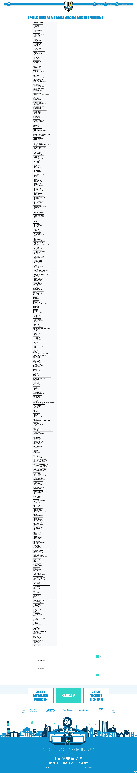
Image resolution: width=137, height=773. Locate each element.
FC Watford (35, 217)
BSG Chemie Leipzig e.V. (38, 108)
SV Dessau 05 (36, 514)
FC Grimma (35, 184)
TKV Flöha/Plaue (36, 567)
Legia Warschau (36, 337)
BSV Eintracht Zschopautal (38, 121)
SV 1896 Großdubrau (37, 495)
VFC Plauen (35, 615)
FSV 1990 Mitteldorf (37, 247)
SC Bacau (35, 410)
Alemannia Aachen (37, 69)
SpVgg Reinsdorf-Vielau (38, 481)
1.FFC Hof (35, 56)
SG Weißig (35, 445)
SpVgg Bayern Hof (37, 474)
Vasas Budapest (36, 597)
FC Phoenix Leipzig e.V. (38, 201)
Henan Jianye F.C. (37, 307)
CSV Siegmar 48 (36, 133)
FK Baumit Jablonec (37, 225)
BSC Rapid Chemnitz (37, 101)
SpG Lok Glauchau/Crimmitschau (40, 460)
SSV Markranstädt (37, 488)
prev (23, 710)
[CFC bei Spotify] (81, 758)
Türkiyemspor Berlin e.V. (38, 590)
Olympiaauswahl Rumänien (39, 378)
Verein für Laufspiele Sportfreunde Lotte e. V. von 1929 (44, 599)
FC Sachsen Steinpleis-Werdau (39, 206)
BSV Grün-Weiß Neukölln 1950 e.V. (40, 124)
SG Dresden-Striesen (37, 428)
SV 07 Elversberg (36, 493)
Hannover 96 (35, 301)
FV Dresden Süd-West (37, 279)
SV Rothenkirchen (36, 544)
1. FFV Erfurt (35, 49)
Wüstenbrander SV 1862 (38, 640)
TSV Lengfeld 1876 (37, 586)
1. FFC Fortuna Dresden (38, 45)
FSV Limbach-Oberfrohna (38, 256)
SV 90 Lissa (35, 501)
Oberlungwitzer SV (37, 371)
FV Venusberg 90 (36, 282)
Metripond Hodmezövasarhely (39, 355)
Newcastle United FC (37, 366)
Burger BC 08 (36, 125)
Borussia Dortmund (37, 93)
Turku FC (35, 591)
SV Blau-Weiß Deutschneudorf (39, 511)
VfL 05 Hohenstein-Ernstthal (39, 618)
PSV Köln (35, 387)
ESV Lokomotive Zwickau (38, 155)
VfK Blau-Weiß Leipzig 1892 (39, 617)
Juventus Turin (36, 323)
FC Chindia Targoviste (37, 173)
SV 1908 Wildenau (37, 496)
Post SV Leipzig (36, 386)
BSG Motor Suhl (36, 113)
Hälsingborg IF (36, 298)
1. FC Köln (35, 31)
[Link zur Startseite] (68, 11)
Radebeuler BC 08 (37, 389)
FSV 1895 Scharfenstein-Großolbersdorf (41, 244)
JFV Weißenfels (36, 321)
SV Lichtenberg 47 (37, 532)
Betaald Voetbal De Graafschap (39, 81)
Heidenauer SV (36, 306)
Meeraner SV (35, 352)
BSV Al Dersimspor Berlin (38, 120)
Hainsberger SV (36, 296)
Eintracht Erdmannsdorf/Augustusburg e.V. (42, 144)
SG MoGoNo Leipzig (37, 437)
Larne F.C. (35, 334)
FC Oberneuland (36, 198)
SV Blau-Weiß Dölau (37, 513)
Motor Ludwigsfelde (37, 357)
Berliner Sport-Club (37, 80)
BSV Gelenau (35, 122)
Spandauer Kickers (37, 452)
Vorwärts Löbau (36, 628)
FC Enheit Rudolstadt (37, 181)
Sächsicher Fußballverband (39, 404)
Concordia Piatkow (37, 131)
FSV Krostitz (35, 253)
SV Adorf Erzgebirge (37, 502)
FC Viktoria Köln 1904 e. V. (38, 214)
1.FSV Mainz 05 (36, 58)
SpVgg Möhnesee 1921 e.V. (38, 478)
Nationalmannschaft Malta (38, 365)
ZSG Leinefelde (36, 645)
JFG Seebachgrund (37, 318)
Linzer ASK (35, 342)
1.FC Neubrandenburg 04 (38, 53)
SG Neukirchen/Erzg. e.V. (38, 440)
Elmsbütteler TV (36, 148)
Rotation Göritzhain (37, 396)
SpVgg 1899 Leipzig (37, 473)
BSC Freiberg (35, 97)
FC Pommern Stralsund (38, 202)
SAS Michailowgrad (37, 405)
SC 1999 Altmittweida (37, 409)
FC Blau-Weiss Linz (37, 169)
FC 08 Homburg (36, 160)
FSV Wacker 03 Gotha (37, 268)
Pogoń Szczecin (36, 380)
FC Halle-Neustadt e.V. (37, 188)
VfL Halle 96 (35, 622)
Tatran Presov (36, 564)
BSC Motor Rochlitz (37, 99)
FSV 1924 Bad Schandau (38, 246)
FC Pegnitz (35, 199)
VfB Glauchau (36, 608)
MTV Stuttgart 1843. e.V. (38, 363)
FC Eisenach (35, 179)
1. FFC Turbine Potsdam (38, 47)
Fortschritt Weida (36, 238)
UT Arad (34, 596)
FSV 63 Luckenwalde (37, 248)
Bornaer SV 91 (36, 92)
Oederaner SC (36, 374)
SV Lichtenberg (36, 531)
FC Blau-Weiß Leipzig (37, 167)
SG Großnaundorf (36, 432)
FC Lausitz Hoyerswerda (38, 193)
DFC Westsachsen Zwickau (38, 135)
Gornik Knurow (36, 287)
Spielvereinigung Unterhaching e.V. (40, 465)
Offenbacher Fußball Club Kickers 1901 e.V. (42, 377)
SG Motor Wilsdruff (37, 438)
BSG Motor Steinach (37, 112)
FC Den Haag (35, 175)
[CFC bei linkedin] (72, 758)
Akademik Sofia (36, 63)
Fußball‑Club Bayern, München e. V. (40, 274)
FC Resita (35, 203)
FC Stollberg (35, 211)
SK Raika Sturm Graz (37, 446)
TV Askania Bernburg (37, 594)
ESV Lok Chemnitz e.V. (37, 152)
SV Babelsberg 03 (36, 505)
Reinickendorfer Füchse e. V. (39, 393)
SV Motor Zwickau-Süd (38, 540)
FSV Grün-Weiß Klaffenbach (39, 251)
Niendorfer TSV (36, 369)
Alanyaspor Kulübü (37, 67)
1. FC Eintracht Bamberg (38, 24)
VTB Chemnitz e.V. (37, 633)
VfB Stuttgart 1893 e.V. (38, 614)
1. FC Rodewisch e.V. (37, 39)
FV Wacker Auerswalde (38, 283)
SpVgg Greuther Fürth (37, 477)
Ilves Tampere (36, 314)
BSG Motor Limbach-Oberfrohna (40, 110)
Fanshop (68, 763)
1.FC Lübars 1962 (37, 52)
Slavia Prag (35, 450)
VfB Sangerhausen (37, 613)
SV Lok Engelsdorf (37, 535)
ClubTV (83, 763)
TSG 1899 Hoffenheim (37, 570)
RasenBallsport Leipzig (38, 391)
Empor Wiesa (36, 149)
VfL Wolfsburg (36, 627)
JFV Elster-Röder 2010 (37, 319)
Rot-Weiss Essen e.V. (37, 395)
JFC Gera (35, 316)
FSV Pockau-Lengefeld (37, 262)
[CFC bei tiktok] (77, 758)
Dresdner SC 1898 (37, 139)
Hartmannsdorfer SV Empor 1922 (40, 303)
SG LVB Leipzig (36, 436)
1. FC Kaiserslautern (37, 30)
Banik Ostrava (36, 75)
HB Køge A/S (35, 305)
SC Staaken (35, 422)
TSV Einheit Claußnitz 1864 (39, 578)
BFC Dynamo (35, 83)
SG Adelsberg (36, 425)
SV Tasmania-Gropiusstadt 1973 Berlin (41, 549)
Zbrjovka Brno (36, 642)
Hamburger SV (36, 300)
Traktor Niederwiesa (37, 569)
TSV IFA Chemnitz (37, 583)
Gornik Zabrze (36, 288)
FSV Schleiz (35, 264)
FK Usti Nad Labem (37, 232)
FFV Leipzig (35, 221)
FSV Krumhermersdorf (37, 255)
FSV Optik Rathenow (37, 261)
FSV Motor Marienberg (37, 260)
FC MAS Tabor (36, 194)
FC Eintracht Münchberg (38, 22)
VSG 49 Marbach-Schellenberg (39, 631)
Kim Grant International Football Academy (42, 328)
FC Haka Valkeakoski (37, 187)
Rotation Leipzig (36, 397)
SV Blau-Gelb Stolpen (37, 510)
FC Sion (34, 208)
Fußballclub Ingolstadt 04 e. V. (39, 271)
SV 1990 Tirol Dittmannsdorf (39, 500)
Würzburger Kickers (37, 638)
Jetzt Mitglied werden (40, 696)
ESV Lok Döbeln (36, 153)
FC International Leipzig (38, 190)
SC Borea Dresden (37, 411)
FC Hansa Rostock (37, 189)
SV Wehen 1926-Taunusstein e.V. (40, 556)
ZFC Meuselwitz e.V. (37, 644)
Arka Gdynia (35, 72)
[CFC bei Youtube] (68, 758)
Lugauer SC (35, 347)
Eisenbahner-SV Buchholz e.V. (39, 146)
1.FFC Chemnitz (36, 54)
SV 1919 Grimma (36, 497)
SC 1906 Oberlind (36, 407)
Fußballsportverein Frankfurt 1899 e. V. (41, 273)
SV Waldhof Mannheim (38, 555)
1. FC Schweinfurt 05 (37, 42)
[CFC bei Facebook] (55, 758)
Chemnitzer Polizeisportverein (39, 130)
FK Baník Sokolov (36, 224)
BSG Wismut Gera (36, 117)
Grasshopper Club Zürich (38, 291)
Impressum (48, 767)
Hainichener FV (36, 294)
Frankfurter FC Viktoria (38, 242)
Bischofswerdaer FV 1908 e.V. (39, 87)
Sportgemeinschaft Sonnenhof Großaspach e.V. (43, 466)
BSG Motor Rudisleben (37, 111)
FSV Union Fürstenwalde (38, 266)
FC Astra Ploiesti (36, 165)
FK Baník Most (36, 223)
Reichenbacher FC (37, 392)
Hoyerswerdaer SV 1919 (38, 312)
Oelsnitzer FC (36, 375)
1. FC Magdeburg (36, 35)
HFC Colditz (35, 311)
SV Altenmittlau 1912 (37, 504)
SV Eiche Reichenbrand (38, 517)
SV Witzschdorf (36, 560)
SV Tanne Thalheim (37, 547)
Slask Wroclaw (36, 449)
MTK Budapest (36, 361)
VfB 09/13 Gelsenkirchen (38, 603)
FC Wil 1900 (35, 219)
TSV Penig (35, 587)
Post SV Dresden (36, 384)
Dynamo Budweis (36, 140)
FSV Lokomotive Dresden (38, 257)
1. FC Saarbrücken (37, 40)
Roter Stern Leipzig (37, 398)
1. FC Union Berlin (37, 43)
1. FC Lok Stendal (36, 33)
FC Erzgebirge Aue (37, 183)
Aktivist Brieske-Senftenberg (39, 65)
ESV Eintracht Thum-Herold (38, 151)
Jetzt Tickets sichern (96, 696)
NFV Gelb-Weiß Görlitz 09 (38, 368)
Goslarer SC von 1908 (37, 289)
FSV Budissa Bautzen (37, 250)
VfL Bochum (35, 619)
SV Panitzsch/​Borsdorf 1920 (39, 542)
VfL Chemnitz (36, 621)
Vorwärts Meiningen (37, 630)
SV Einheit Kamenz (37, 518)
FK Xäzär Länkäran (37, 233)
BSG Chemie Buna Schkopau (39, 106)
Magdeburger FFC (37, 350)
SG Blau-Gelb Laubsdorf (38, 427)
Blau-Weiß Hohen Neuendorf (39, 88)
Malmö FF (35, 351)
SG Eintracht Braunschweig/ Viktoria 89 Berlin (43, 431)
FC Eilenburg (35, 176)
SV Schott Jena (36, 545)
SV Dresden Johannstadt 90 (39, 515)
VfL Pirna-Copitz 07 (37, 624)
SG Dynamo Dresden (37, 429)
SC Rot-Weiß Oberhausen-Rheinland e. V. (41, 420)
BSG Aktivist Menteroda (38, 102)
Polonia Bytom (36, 382)
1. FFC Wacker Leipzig (37, 48)
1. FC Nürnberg (36, 38)
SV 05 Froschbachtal (37, 492)
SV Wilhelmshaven (37, 559)
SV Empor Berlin (36, 523)
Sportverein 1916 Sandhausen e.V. (40, 468)
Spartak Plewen (36, 456)
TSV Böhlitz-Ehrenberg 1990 (39, 577)
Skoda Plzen (35, 447)
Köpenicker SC (36, 330)
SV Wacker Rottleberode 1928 (39, 552)
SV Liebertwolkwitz (37, 533)
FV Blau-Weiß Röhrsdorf (38, 276)
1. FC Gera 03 (36, 26)
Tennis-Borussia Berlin (37, 565)
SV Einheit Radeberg (37, 519)
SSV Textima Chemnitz (38, 490)
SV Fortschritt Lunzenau (38, 524)
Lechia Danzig (36, 336)
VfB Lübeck (35, 610)
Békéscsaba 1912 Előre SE (38, 78)
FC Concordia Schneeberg (38, 174)
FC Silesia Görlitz (36, 207)
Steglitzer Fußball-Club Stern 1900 (40, 491)
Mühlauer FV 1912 (37, 364)
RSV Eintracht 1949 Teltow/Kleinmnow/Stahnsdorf (43, 402)
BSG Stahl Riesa (36, 116)
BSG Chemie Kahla (37, 107)
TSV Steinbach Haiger (37, 588)
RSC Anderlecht (36, 401)
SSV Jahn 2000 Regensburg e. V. (40, 487)
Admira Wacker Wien (37, 62)
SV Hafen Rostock (37, 528)
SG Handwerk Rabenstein (38, 433)
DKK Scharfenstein (37, 137)
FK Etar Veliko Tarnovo (38, 228)
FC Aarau (35, 164)
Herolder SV (35, 309)
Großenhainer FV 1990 (37, 293)
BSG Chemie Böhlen (37, 104)
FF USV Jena (35, 220)
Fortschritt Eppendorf (37, 237)
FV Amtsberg (35, 275)
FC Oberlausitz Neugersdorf (39, 197)
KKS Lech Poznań (36, 329)
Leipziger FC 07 (36, 338)
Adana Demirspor (36, 60)
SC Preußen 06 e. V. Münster (39, 418)
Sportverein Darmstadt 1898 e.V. (40, 469)
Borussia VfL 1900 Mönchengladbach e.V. (42, 94)
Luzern (34, 348)
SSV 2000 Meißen (36, 483)
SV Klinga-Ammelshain (38, 529)
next (113, 710)
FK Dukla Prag (36, 226)
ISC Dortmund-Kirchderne (38, 315)
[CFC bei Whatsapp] (63, 758)
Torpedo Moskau (36, 568)
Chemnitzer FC (36, 129)
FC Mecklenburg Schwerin (38, 196)
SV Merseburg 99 (36, 538)
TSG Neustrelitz (36, 572)
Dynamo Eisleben (36, 142)
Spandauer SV (36, 454)
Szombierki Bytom (37, 563)
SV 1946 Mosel (36, 499)
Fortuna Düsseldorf (37, 239)
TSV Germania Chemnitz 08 (39, 579)
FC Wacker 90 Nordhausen (38, 215)
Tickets (53, 763)
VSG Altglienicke (36, 632)
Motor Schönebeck (37, 359)
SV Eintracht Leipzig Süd (38, 522)
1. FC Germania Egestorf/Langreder (40, 27)
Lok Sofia (35, 345)
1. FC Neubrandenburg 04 (38, 36)
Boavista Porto (36, 89)
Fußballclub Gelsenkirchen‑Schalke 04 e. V (42, 270)
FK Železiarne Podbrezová (38, 234)
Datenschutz (88, 767)
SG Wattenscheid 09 (37, 443)
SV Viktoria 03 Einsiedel (38, 550)
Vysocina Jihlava (36, 635)
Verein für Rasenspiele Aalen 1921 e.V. (41, 600)
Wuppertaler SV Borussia (38, 637)
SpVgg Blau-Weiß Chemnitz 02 (39, 475)
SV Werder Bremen (37, 558)
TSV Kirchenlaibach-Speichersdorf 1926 (41, 585)
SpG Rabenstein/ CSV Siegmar (39, 461)
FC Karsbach (35, 192)
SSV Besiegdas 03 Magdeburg (39, 484)
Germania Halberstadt (37, 284)
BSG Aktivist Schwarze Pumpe (39, 103)
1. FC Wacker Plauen (37, 44)
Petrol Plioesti (36, 379)
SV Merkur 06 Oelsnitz (37, 537)
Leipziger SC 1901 (37, 339)
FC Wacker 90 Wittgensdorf (39, 216)
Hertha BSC (35, 310)
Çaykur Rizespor (36, 126)
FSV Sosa (35, 265)
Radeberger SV (36, 388)
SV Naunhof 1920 (36, 541)
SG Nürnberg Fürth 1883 (38, 441)
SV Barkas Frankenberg (38, 508)
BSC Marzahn (36, 98)
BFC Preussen (36, 84)
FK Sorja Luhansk (36, 229)
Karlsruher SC (36, 325)
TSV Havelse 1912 (37, 582)
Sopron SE (35, 451)
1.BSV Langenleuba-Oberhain (39, 51)
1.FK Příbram (36, 57)
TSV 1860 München (37, 573)
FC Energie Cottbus (37, 180)
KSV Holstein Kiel (36, 333)
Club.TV (68, 696)
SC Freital (35, 415)
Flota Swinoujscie (36, 235)
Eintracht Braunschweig (38, 143)
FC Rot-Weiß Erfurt (37, 205)
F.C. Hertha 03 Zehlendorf (38, 158)
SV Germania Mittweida (38, 527)
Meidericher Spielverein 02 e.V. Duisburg (41, 354)
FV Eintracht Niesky (37, 280)
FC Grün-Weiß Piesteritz (38, 185)
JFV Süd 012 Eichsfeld (38, 320)
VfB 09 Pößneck (36, 601)
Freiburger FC (36, 243)
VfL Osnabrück (36, 623)
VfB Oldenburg (36, 612)
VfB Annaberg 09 (36, 604)
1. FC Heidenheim (36, 29)
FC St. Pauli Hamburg (37, 210)
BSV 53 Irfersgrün (36, 119)
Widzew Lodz (36, 636)
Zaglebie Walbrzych (37, 641)
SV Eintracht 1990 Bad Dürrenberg (40, 520)
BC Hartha (35, 76)
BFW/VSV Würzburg (37, 85)
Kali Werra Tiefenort (37, 324)
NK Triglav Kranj (36, 370)
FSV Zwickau (35, 269)
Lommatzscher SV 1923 (38, 346)
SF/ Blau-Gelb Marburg (38, 424)
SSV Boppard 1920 (37, 486)
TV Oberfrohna (36, 595)
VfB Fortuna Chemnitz (37, 606)
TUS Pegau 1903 (36, 592)
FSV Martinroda (36, 259)
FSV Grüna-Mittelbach (37, 252)
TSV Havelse (35, 581)
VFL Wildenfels (36, 626)
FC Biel (34, 166)
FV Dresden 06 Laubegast (38, 278)
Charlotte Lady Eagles (37, 128)
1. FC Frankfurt (36, 25)
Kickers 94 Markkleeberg (38, 327)
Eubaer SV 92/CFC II (37, 157)
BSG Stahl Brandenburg (38, 115)
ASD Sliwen (35, 74)
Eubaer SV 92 (36, 156)
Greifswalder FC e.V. (37, 292)
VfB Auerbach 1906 (37, 605)
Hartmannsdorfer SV (37, 302)
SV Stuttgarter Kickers (37, 546)
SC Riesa (35, 419)
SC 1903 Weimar (36, 406)
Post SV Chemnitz (37, 383)
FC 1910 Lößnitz (36, 162)
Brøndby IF (35, 95)
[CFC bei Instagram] (59, 758)
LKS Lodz (35, 343)
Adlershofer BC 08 (37, 61)
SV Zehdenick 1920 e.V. (38, 561)
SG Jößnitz (35, 434)
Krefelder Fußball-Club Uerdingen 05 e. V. (41, 332)
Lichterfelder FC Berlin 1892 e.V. (40, 341)
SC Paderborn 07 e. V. (37, 416)
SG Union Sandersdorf (37, 442)
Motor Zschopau (36, 360)
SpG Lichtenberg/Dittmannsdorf (39, 459)
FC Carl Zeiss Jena (37, 171)
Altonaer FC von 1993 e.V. (38, 71)
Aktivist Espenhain (37, 66)
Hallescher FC (36, 297)
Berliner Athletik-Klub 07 (38, 79)
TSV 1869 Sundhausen (38, 576)
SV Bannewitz (36, 506)
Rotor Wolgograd (36, 400)
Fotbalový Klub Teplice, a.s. (39, 241)
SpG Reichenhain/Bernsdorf (39, 463)
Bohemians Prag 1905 (37, 90)
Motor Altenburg (36, 356)
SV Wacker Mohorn (37, 551)
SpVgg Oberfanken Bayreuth (39, 479)
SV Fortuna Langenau (37, 526)
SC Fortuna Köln (36, 413)
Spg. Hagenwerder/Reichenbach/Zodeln (41, 464)
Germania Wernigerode (38, 285)
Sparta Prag (35, 455)
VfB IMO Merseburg (37, 609)
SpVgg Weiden (36, 482)
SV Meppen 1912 (36, 536)
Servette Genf (36, 423)
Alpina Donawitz (36, 70)
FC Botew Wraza (36, 170)
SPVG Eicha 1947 (36, 472)
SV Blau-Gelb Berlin (37, 509)
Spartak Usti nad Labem (38, 457)
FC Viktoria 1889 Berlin (38, 212)
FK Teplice (35, 230)
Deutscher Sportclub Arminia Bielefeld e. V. (42, 134)
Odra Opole (35, 373)
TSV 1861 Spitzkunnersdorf (39, 574)
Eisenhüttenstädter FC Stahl (39, 147)
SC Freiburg (35, 414)
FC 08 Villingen (36, 161)
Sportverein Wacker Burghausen (40, 470)
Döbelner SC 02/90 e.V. (38, 138)
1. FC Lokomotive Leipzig (38, 34)
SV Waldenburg (36, 554)
